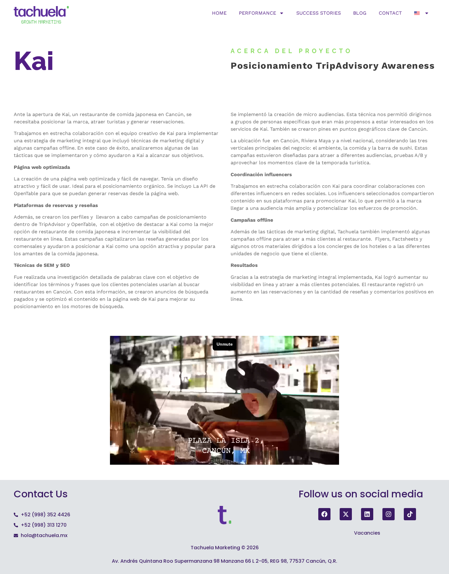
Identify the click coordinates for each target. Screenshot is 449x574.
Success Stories (318, 13)
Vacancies (367, 532)
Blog (360, 13)
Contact (390, 13)
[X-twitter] (346, 514)
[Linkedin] (367, 514)
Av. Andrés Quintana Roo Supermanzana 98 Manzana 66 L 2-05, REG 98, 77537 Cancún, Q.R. (224, 561)
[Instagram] (388, 514)
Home (219, 13)
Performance (257, 13)
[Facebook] (324, 514)
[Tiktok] (410, 514)
